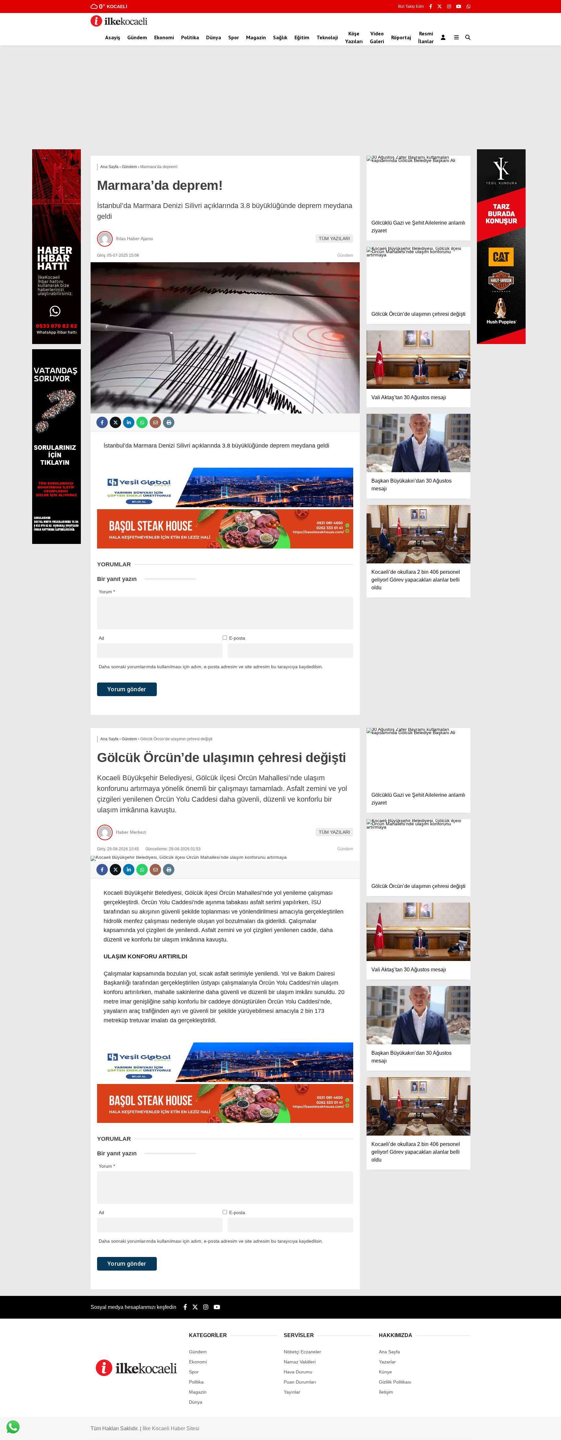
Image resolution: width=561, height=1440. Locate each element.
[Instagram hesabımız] (449, 6)
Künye (385, 1371)
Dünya (213, 37)
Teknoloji (327, 37)
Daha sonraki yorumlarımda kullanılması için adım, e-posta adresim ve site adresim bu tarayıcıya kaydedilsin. (211, 666)
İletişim (386, 1392)
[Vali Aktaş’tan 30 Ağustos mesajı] (418, 359)
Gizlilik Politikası (395, 1382)
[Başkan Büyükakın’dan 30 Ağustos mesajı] (418, 443)
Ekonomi (164, 37)
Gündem (137, 37)
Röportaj (401, 37)
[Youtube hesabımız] (458, 6)
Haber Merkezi (131, 832)
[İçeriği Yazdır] (168, 422)
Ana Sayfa (389, 1351)
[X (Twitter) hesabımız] (439, 6)
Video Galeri (377, 37)
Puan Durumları (300, 1382)
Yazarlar (387, 1361)
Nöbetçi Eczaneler (302, 1351)
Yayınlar (292, 1392)
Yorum (107, 591)
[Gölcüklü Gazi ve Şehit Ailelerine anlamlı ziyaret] (418, 185)
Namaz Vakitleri (300, 1361)
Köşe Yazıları (354, 37)
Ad (101, 638)
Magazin (256, 37)
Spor (233, 37)
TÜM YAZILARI (334, 238)
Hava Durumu (298, 1371)
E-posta (237, 638)
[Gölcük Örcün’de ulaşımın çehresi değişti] (418, 276)
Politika (190, 37)
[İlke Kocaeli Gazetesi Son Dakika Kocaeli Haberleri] (119, 25)
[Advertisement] (280, 100)
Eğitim (301, 37)
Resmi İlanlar (426, 37)
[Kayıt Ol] (444, 37)
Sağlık (280, 37)
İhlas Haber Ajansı (134, 238)
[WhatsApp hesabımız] (468, 6)
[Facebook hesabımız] (430, 6)
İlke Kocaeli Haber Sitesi (171, 1428)
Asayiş (112, 37)
